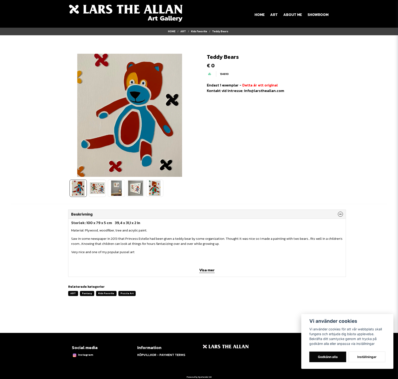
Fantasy (87, 293)
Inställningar (367, 357)
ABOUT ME (292, 14)
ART (274, 14)
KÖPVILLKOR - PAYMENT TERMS (161, 354)
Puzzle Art (127, 293)
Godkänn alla (328, 357)
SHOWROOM (317, 14)
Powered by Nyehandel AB (199, 377)
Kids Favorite (199, 31)
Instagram (85, 354)
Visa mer (207, 270)
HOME (260, 14)
